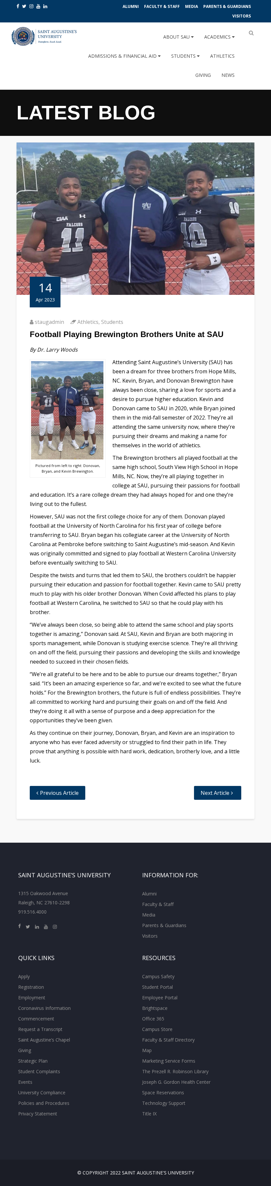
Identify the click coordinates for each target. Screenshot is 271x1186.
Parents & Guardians (227, 6)
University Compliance (41, 1092)
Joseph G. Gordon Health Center (176, 1082)
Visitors (241, 16)
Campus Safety (158, 976)
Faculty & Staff (162, 6)
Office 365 (153, 1018)
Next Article (215, 792)
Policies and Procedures (43, 1103)
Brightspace (155, 1008)
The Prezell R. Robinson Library (175, 1071)
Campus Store (157, 1029)
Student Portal (157, 987)
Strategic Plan (33, 1061)
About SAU (177, 37)
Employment (31, 997)
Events (25, 1082)
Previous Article (59, 792)
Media (191, 6)
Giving (203, 75)
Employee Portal (159, 997)
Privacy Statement (37, 1113)
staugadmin (49, 322)
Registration (31, 987)
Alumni (131, 6)
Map (147, 1050)
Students (184, 56)
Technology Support (163, 1103)
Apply (24, 976)
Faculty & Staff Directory (168, 1040)
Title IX (149, 1113)
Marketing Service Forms (168, 1061)
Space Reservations (163, 1092)
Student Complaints (39, 1071)
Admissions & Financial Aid (123, 56)
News (228, 75)
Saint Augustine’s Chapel (44, 1040)
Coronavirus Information (44, 1008)
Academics (218, 37)
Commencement (36, 1018)
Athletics (222, 56)
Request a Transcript (40, 1029)
